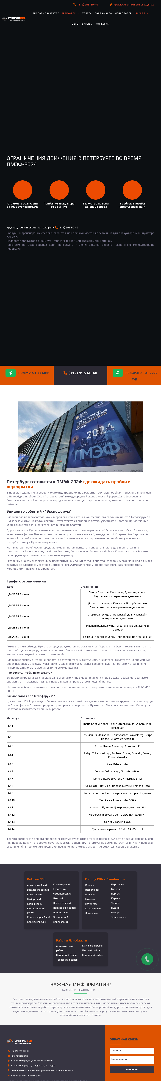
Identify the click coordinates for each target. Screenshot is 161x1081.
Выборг (115, 912)
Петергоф (91, 903)
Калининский (34, 903)
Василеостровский (38, 889)
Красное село (93, 908)
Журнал (140, 13)
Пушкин (115, 907)
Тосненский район (67, 959)
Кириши (115, 898)
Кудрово (116, 888)
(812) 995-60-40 (87, 4)
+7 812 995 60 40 (20, 1051)
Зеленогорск (118, 917)
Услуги (87, 13)
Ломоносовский (62, 893)
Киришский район (92, 955)
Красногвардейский (38, 917)
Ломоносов (91, 913)
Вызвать (132, 1069)
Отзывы (87, 24)
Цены (75, 24)
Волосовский (34, 894)
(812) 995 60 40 (68, 227)
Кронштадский (61, 884)
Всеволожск (92, 889)
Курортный (59, 888)
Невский (58, 898)
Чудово (115, 903)
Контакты (102, 24)
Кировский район (66, 955)
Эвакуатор (69, 13)
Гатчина (90, 899)
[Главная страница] (15, 18)
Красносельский (36, 921)
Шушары (90, 894)
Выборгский (34, 899)
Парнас (115, 893)
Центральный (61, 921)
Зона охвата (103, 13)
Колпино (90, 885)
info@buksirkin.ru (20, 1056)
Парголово (117, 884)
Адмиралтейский (37, 885)
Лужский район (91, 950)
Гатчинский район (92, 945)
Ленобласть (123, 13)
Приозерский (60, 912)
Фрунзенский (60, 917)
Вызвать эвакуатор (46, 13)
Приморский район (64, 907)
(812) (82, 373)
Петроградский (62, 903)
